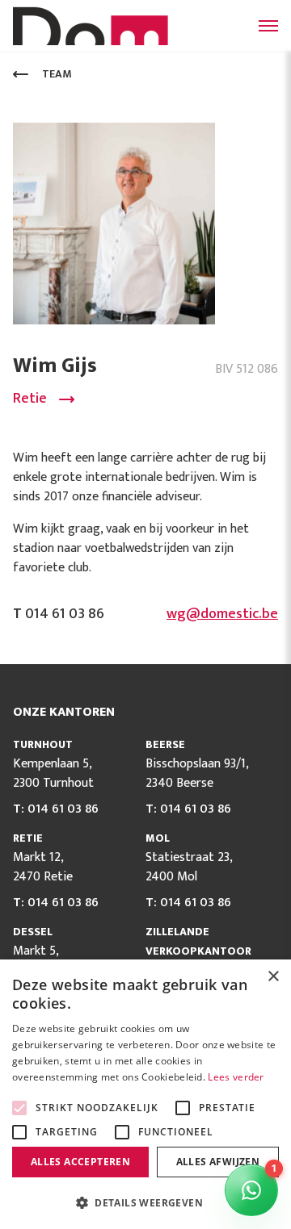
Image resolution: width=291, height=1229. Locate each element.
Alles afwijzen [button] (218, 1161)
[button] (145, 1202)
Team (57, 74)
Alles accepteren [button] (80, 1161)
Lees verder (236, 1077)
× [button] (273, 977)
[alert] (145, 1094)
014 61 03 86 (63, 809)
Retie (30, 399)
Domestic (93, 25)
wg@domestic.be (222, 614)
